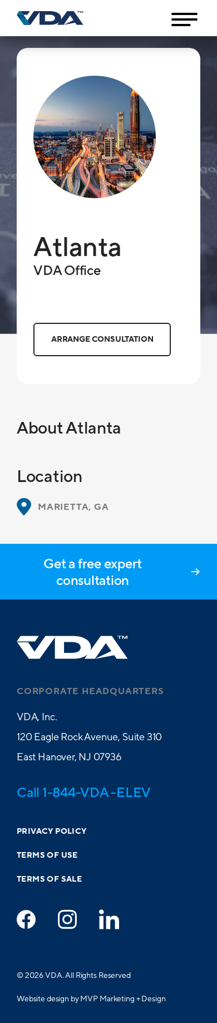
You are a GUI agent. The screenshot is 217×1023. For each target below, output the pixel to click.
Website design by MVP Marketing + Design (91, 998)
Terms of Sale (49, 879)
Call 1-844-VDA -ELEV (84, 792)
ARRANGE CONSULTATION (102, 340)
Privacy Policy (52, 832)
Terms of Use (47, 855)
